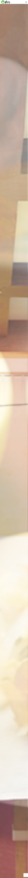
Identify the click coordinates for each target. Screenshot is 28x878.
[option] (14, 439)
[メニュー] (26, 2)
